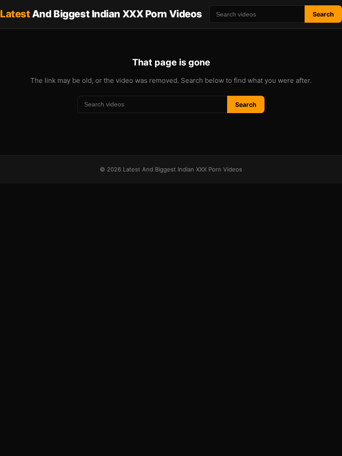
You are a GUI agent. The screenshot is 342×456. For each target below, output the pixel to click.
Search (323, 14)
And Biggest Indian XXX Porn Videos (101, 14)
